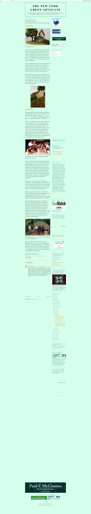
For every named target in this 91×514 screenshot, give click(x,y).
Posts (55, 52)
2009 (55, 339)
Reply (29, 276)
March (56, 329)
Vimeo (63, 236)
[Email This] (25, 257)
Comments (56, 54)
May (56, 313)
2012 (55, 299)
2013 (55, 298)
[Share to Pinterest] (30, 257)
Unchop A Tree (57, 236)
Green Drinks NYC (56, 259)
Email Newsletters (57, 249)
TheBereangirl (31, 266)
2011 (55, 335)
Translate (61, 46)
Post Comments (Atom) (34, 299)
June (56, 311)
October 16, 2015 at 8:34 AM (40, 266)
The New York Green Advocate (45, 7)
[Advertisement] (57, 77)
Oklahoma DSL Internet (45, 505)
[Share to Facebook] (29, 257)
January (56, 332)
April (56, 315)
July (56, 309)
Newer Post (27, 296)
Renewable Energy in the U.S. (58, 262)
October (56, 303)
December (57, 301)
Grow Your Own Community (60, 321)
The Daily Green (55, 264)
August (56, 307)
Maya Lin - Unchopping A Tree (58, 235)
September (57, 305)
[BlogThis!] (26, 257)
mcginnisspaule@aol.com (57, 348)
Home (38, 296)
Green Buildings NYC (56, 257)
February (57, 331)
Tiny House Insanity (59, 320)
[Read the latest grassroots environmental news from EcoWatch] (59, 154)
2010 (55, 337)
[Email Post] (43, 255)
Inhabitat (54, 260)
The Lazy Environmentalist (57, 265)
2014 (55, 296)
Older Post (48, 296)
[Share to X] (28, 257)
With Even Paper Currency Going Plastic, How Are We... (60, 325)
